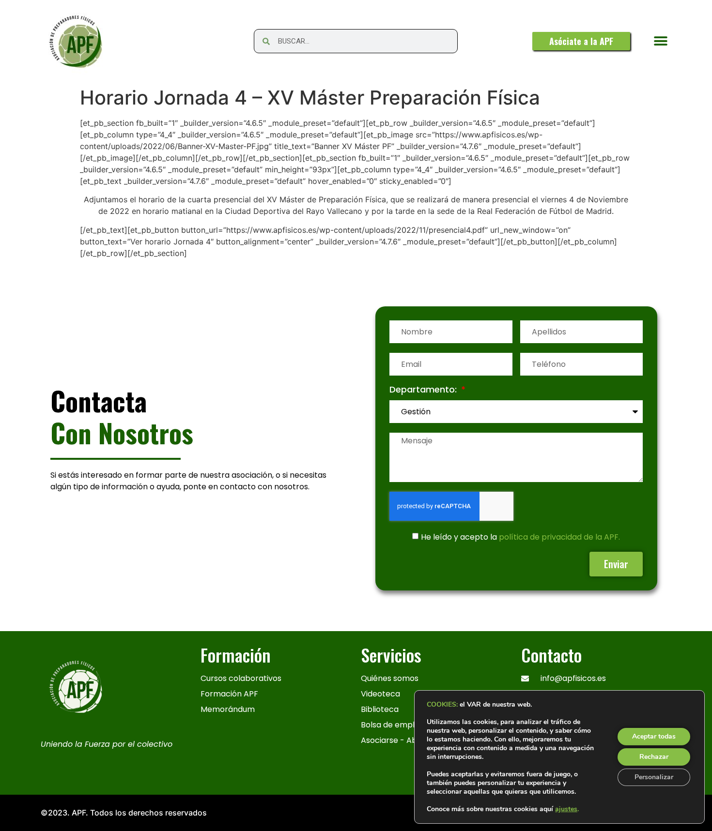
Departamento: (424, 390)
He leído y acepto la (520, 537)
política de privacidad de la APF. (559, 537)
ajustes (566, 809)
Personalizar (654, 777)
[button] (660, 41)
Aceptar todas (654, 736)
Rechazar (653, 756)
